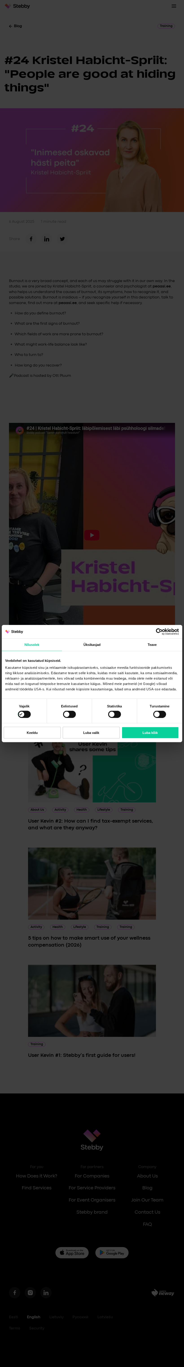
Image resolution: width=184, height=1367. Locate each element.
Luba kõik (150, 732)
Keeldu (32, 732)
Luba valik (91, 732)
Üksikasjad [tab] (92, 644)
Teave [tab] (152, 644)
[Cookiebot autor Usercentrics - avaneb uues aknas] (159, 631)
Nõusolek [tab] (31, 644)
